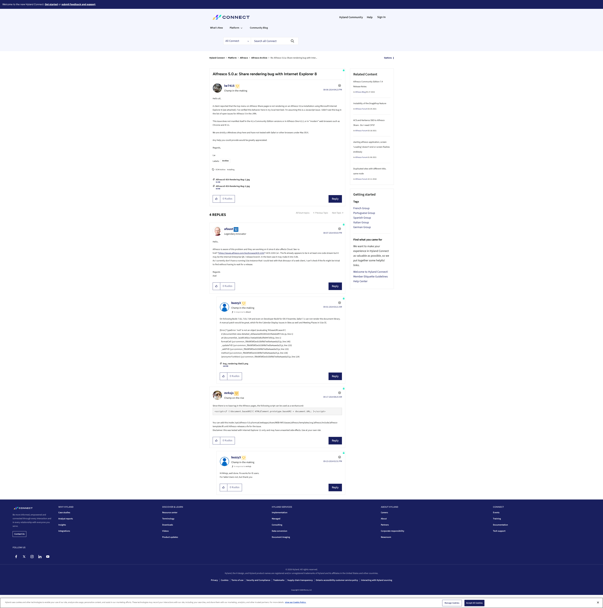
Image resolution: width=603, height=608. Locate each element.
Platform (232, 57)
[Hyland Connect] (231, 17)
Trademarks (278, 580)
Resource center (169, 512)
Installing (230, 169)
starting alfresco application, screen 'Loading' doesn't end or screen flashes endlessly (371, 147)
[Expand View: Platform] (241, 28)
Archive (225, 160)
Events (496, 512)
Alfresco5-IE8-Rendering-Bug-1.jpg (233, 179)
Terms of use (237, 580)
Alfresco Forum (361, 109)
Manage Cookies (452, 603)
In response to (242, 312)
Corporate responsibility (392, 531)
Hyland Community (351, 17)
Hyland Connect (217, 57)
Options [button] (388, 57)
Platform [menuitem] (234, 27)
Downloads (167, 524)
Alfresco (244, 57)
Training (497, 518)
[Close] (597, 602)
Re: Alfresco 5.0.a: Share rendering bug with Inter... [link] (294, 57)
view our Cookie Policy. (295, 602)
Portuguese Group (364, 213)
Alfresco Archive (259, 57)
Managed (276, 518)
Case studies (64, 512)
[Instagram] (31, 556)
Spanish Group (362, 218)
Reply (335, 199)
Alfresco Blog (360, 92)
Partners (385, 524)
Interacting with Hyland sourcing (376, 580)
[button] (216, 199)
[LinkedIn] (39, 556)
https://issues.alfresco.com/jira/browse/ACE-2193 (241, 253)
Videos (165, 531)
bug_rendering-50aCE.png (235, 363)
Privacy (214, 580)
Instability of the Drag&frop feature (369, 103)
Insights (62, 524)
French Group (361, 208)
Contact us (19, 534)
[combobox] (274, 41)
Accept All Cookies (474, 603)
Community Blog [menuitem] (259, 27)
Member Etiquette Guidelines (370, 277)
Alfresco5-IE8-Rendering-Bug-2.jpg (233, 186)
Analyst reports (65, 518)
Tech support (499, 531)
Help (370, 17)
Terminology (168, 518)
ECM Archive (220, 169)
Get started (51, 4)
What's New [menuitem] (216, 27)
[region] (301, 603)
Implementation (279, 512)
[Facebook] (16, 556)
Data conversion (279, 531)
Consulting (277, 524)
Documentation (500, 524)
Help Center (360, 281)
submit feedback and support (78, 4)
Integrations (64, 531)
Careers (384, 512)
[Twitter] (24, 556)
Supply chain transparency (300, 580)
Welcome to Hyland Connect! (370, 272)
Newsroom (386, 537)
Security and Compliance (258, 580)
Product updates (170, 537)
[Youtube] (47, 556)
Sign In (381, 17)
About (384, 518)
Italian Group (361, 222)
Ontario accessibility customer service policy (337, 580)
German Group (362, 227)
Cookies (224, 580)
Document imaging (281, 537)
